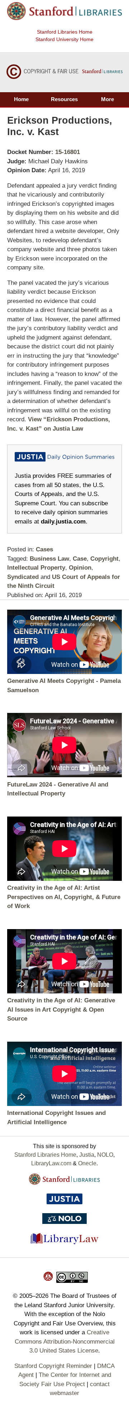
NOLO (105, 1155)
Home (21, 99)
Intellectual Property (36, 567)
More (107, 99)
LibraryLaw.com (51, 1163)
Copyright (104, 558)
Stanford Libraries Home (64, 32)
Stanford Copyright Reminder (53, 1366)
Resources (64, 99)
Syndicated (23, 577)
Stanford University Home (64, 39)
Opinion (80, 567)
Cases (44, 549)
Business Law (49, 558)
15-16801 (67, 152)
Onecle (87, 1163)
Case (80, 558)
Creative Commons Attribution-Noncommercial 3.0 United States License (65, 1341)
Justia (86, 1155)
